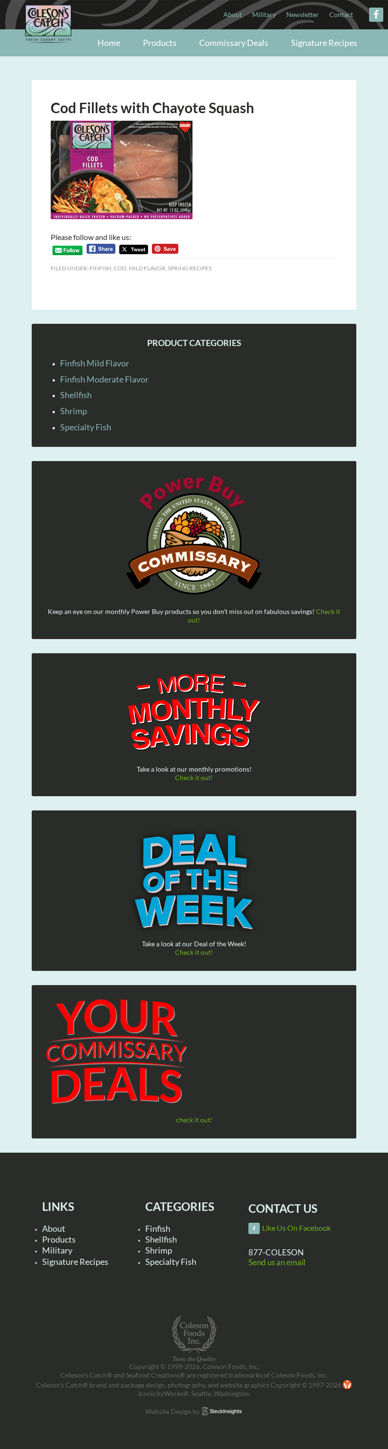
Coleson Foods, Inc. (48, 44)
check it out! (194, 1120)
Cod (120, 268)
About (53, 1228)
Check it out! (194, 777)
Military (57, 1250)
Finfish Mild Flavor (94, 363)
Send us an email (276, 1262)
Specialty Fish (85, 427)
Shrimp (73, 411)
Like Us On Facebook (296, 1228)
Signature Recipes (75, 1261)
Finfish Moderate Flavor (104, 379)
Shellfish (76, 395)
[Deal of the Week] (194, 882)
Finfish (100, 268)
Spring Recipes (190, 268)
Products (59, 1239)
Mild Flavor (147, 268)
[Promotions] (194, 710)
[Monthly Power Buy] (194, 535)
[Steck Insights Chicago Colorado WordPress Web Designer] (221, 1411)
